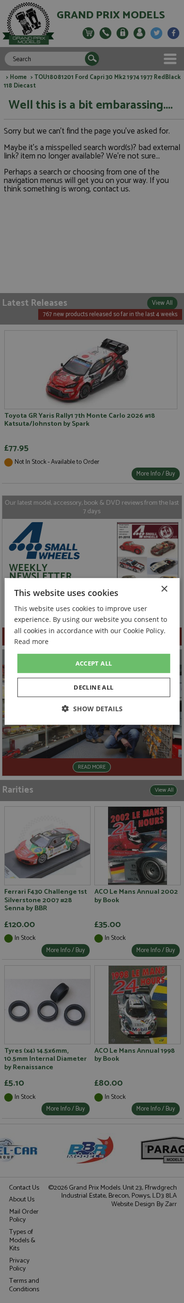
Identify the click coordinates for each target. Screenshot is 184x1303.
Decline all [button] (93, 687)
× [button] (163, 589)
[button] (92, 708)
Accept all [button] (93, 663)
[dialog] (92, 651)
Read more (31, 640)
